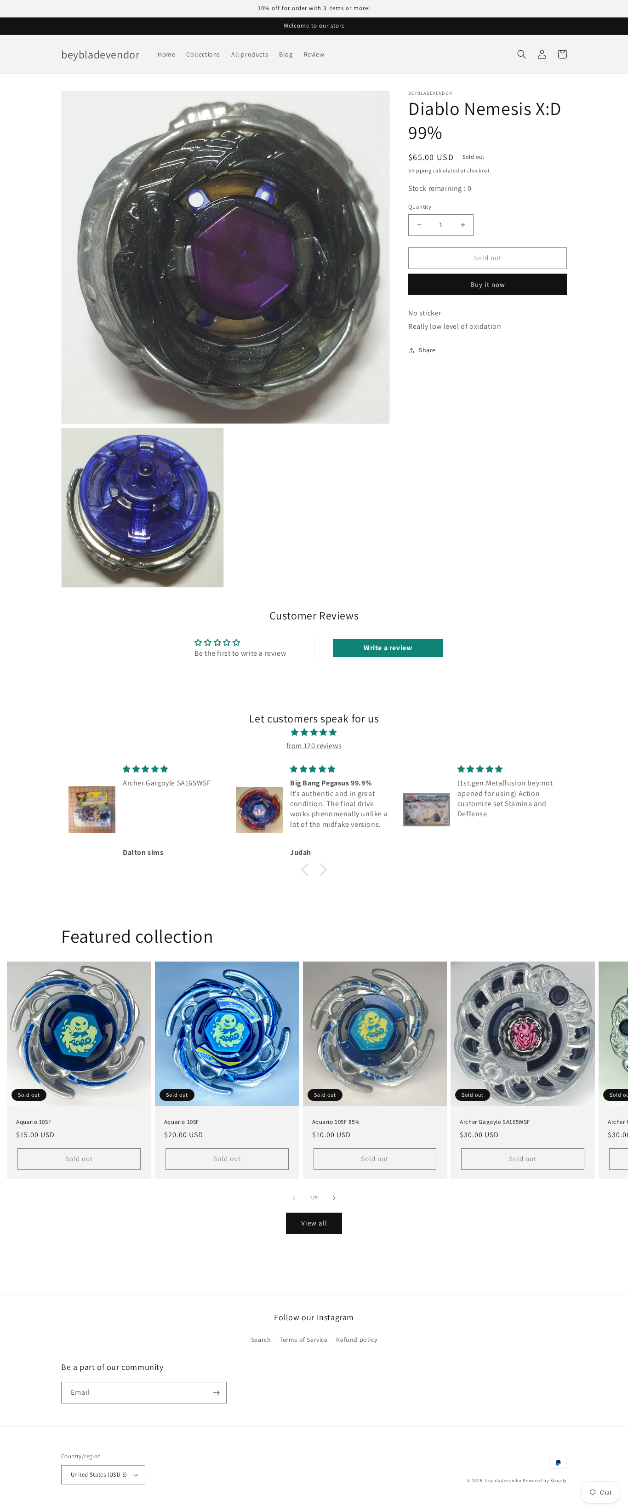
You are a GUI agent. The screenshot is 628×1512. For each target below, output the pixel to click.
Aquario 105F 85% (336, 1122)
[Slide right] (334, 1198)
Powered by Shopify (545, 1480)
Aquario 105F (33, 1122)
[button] (522, 54)
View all (314, 1223)
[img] (314, 732)
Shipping (420, 170)
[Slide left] (294, 1198)
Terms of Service (304, 1339)
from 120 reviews (314, 745)
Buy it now (487, 284)
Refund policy (356, 1339)
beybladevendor (503, 1480)
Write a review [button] (388, 648)
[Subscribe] (216, 1392)
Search (261, 1339)
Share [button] (427, 350)
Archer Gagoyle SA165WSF (495, 1122)
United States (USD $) (99, 1474)
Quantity (419, 207)
